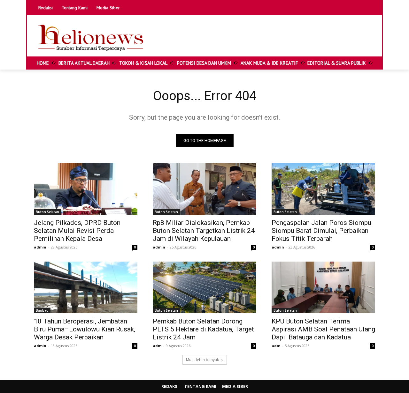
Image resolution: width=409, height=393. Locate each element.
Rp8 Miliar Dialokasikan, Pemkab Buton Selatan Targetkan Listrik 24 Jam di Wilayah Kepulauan (204, 230)
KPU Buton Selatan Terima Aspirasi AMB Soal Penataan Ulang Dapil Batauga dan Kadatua (323, 329)
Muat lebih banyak (202, 359)
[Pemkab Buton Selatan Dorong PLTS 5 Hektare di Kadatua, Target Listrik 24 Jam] (204, 287)
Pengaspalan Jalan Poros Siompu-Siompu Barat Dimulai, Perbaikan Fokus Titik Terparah (323, 230)
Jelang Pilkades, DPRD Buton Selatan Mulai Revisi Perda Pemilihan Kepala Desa (77, 230)
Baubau (42, 310)
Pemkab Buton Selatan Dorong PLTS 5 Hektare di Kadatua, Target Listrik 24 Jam (203, 329)
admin (40, 247)
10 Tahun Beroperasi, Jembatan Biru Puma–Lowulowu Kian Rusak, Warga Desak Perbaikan (84, 329)
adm (157, 345)
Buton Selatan (47, 212)
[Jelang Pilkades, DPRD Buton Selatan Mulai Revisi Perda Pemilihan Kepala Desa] (85, 189)
